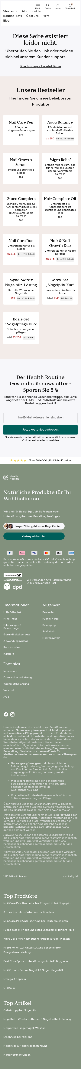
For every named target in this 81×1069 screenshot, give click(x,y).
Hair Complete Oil (60, 198)
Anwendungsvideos (15, 641)
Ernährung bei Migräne (17, 1037)
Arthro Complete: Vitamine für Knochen (28, 912)
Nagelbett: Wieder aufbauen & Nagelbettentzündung (37, 1019)
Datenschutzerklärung (17, 677)
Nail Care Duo (21, 240)
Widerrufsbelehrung (16, 684)
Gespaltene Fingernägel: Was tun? (24, 1028)
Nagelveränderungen (17, 1055)
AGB (6, 697)
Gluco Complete (21, 198)
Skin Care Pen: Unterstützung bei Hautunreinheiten (35, 921)
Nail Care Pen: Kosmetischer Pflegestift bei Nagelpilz (37, 903)
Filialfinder (10, 619)
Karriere (8, 654)
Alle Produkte (31, 11)
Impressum (10, 671)
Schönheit (48, 632)
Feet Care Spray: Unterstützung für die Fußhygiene (35, 961)
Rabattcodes (11, 647)
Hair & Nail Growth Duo (60, 243)
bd (76, 876)
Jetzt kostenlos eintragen (40, 429)
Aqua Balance (60, 122)
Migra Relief (60, 159)
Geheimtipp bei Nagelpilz (19, 1010)
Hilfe (46, 16)
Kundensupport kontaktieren (40, 66)
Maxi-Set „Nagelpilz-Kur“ (60, 282)
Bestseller (48, 612)
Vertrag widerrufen (34, 536)
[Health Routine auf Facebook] (5, 715)
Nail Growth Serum (21, 162)
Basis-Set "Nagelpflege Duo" (21, 322)
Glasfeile (9, 988)
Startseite (10, 11)
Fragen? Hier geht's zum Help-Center (38, 526)
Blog (6, 20)
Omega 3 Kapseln (14, 979)
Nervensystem (51, 638)
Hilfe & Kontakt (13, 612)
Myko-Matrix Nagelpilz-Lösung (21, 282)
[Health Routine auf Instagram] (12, 715)
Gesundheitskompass (16, 635)
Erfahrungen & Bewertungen (12, 627)
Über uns (32, 16)
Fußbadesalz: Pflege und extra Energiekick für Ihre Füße (38, 930)
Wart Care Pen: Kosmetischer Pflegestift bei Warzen (36, 939)
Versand (8, 690)
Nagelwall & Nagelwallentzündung (25, 1046)
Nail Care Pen (21, 122)
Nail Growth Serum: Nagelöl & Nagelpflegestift (33, 970)
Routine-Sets (12, 16)
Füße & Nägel (50, 619)
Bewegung (49, 625)
